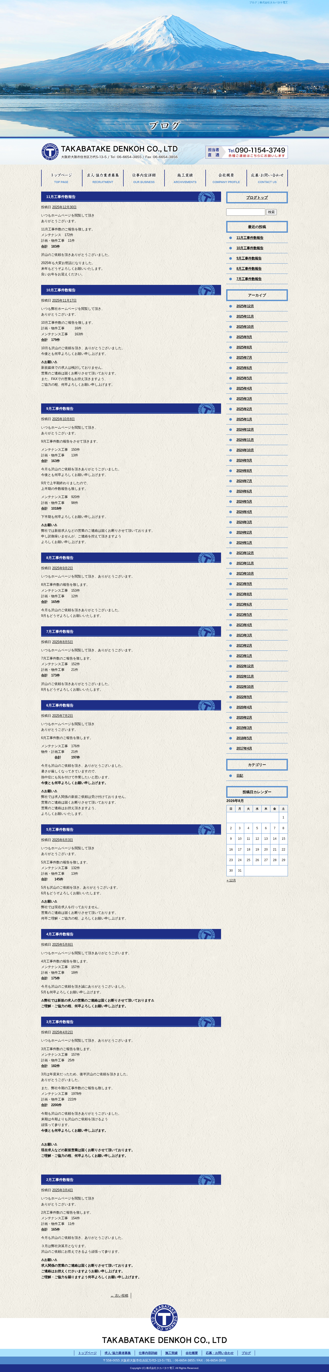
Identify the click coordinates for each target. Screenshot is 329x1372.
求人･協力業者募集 (102, 178)
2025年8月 (244, 347)
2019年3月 (244, 728)
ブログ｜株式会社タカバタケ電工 (268, 2)
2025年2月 (244, 409)
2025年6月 (244, 368)
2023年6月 (244, 604)
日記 (239, 776)
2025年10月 (245, 327)
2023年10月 (245, 573)
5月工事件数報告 (60, 829)
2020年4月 (244, 707)
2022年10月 (245, 687)
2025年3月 (244, 399)
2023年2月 (244, 645)
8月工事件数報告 (60, 558)
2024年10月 (245, 450)
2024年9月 (244, 460)
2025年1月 (244, 419)
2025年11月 (245, 316)
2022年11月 (245, 676)
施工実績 (185, 178)
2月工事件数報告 (60, 1180)
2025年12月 (245, 306)
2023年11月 (245, 563)
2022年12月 (245, 666)
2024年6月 (244, 491)
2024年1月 (244, 543)
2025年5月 (244, 378)
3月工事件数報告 (60, 1022)
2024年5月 (244, 501)
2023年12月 (245, 553)
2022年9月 (244, 697)
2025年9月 (244, 337)
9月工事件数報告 (60, 409)
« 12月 (231, 880)
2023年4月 (244, 625)
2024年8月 (244, 471)
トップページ (61, 178)
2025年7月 (244, 357)
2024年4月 (244, 512)
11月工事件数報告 (61, 197)
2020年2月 (244, 717)
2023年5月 (244, 615)
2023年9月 (244, 584)
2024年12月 (245, 429)
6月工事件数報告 (60, 705)
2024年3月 (244, 522)
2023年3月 (244, 635)
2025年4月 (244, 388)
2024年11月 (245, 440)
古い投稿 (119, 1295)
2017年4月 (244, 748)
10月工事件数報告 (61, 290)
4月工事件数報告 (60, 934)
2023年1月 (244, 656)
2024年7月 (244, 481)
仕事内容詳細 (143, 178)
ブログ (246, 1353)
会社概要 (226, 178)
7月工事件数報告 (60, 631)
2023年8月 (244, 594)
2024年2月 (244, 532)
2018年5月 (244, 738)
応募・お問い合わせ (267, 178)
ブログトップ (257, 197)
